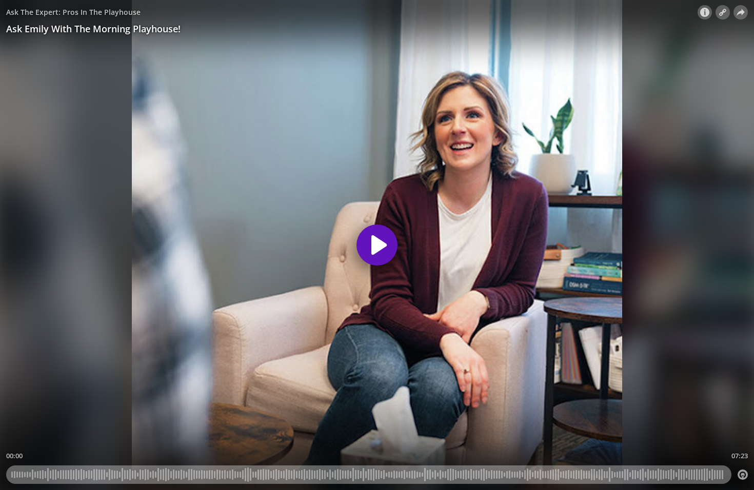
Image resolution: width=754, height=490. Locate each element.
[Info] (705, 12)
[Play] (377, 245)
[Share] (740, 12)
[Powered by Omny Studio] (743, 474)
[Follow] (723, 12)
